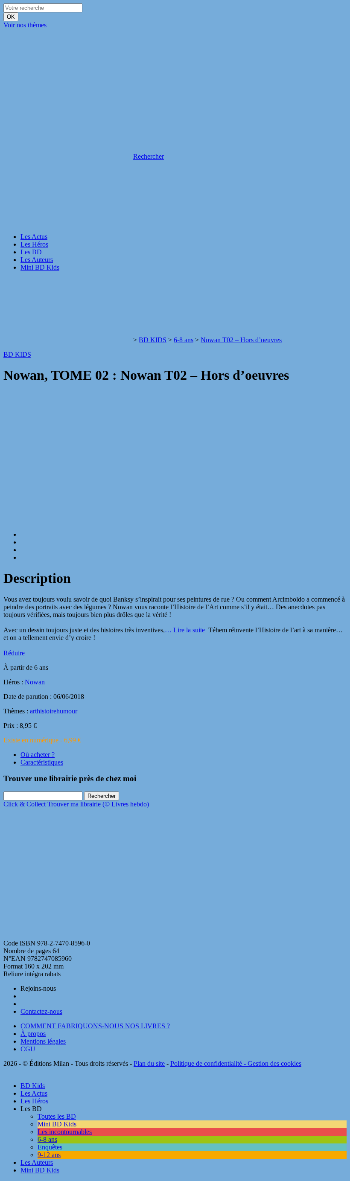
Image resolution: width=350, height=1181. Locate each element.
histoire (46, 711)
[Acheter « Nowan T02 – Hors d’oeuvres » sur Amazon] (67, 869)
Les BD (31, 252)
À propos (33, 1033)
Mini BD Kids (39, 267)
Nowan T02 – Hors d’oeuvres (241, 339)
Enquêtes (50, 1147)
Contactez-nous (41, 1011)
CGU (27, 1049)
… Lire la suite (186, 630)
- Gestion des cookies (271, 1063)
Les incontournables (65, 1131)
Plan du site (149, 1063)
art (33, 711)
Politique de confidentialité (206, 1063)
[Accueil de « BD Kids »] (67, 90)
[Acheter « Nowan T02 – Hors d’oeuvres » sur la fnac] (67, 935)
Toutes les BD (57, 1116)
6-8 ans (183, 339)
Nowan (35, 682)
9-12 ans (49, 1154)
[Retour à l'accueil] (67, 339)
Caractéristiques (41, 762)
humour (66, 711)
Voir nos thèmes (25, 25)
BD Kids (32, 1085)
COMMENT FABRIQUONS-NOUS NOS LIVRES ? (95, 1026)
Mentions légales (43, 1041)
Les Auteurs (36, 259)
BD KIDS (152, 339)
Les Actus (33, 236)
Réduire (14, 653)
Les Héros (34, 244)
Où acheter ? (37, 754)
